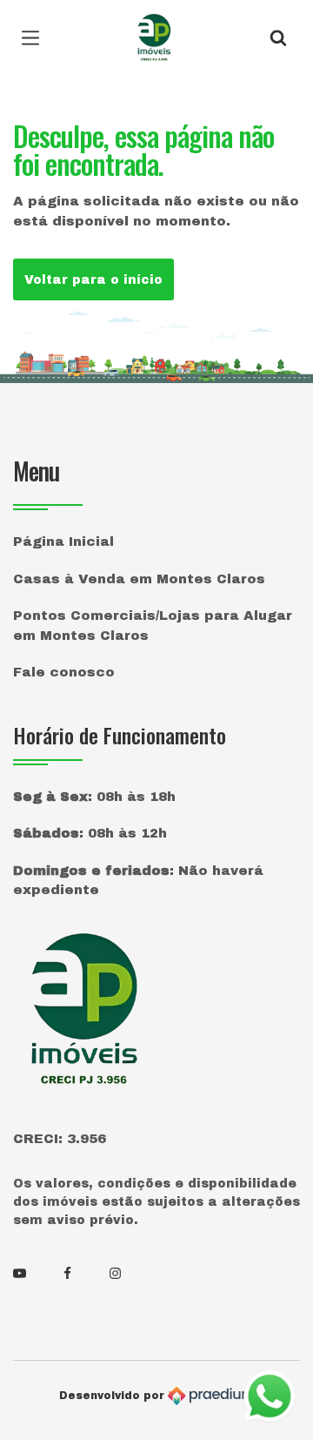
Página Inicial (63, 541)
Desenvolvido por (113, 1396)
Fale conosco (64, 672)
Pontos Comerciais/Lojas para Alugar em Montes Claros (152, 626)
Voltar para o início (93, 279)
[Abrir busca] (278, 39)
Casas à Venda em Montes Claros (139, 579)
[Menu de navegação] (35, 39)
